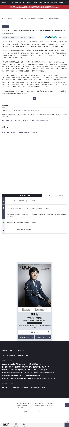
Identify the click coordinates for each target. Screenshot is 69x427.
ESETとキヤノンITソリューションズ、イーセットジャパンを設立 (20, 110)
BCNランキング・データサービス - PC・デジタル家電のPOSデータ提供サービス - (28, 373)
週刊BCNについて (24, 337)
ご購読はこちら (34, 332)
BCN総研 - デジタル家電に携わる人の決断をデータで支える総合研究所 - (25, 370)
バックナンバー (41, 337)
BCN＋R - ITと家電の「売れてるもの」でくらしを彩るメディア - (23, 364)
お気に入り (63, 37)
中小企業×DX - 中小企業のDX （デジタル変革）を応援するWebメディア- (25, 367)
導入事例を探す (16, 2)
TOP (3, 355)
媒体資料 (16, 387)
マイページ (21, 351)
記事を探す (54, 2)
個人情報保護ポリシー (38, 387)
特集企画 (46, 2)
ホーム (3, 18)
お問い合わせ (11, 355)
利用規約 (20, 355)
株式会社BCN (6, 387)
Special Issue (38, 2)
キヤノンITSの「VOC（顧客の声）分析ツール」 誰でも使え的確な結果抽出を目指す (26, 120)
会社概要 (25, 387)
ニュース (16, 18)
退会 (27, 355)
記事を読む (4, 2)
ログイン (12, 351)
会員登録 (4, 351)
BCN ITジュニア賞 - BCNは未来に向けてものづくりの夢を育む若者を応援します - (28, 378)
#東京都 (23, 37)
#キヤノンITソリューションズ (10, 37)
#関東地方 (31, 37)
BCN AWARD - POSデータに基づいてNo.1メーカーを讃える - (21, 375)
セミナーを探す (27, 2)
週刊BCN (10, 18)
